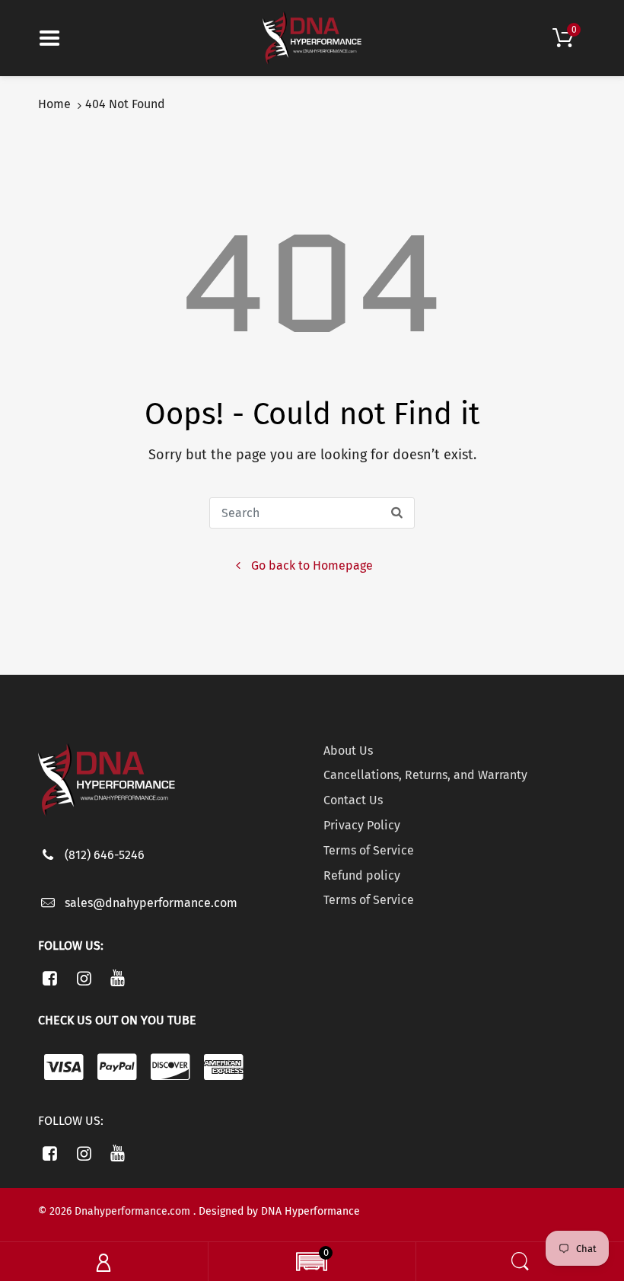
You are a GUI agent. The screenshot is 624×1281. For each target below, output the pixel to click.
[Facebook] (50, 978)
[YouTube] (118, 978)
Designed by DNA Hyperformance (279, 1211)
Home (54, 104)
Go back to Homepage (312, 565)
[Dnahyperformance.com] (312, 37)
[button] (311, 1263)
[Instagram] (84, 978)
